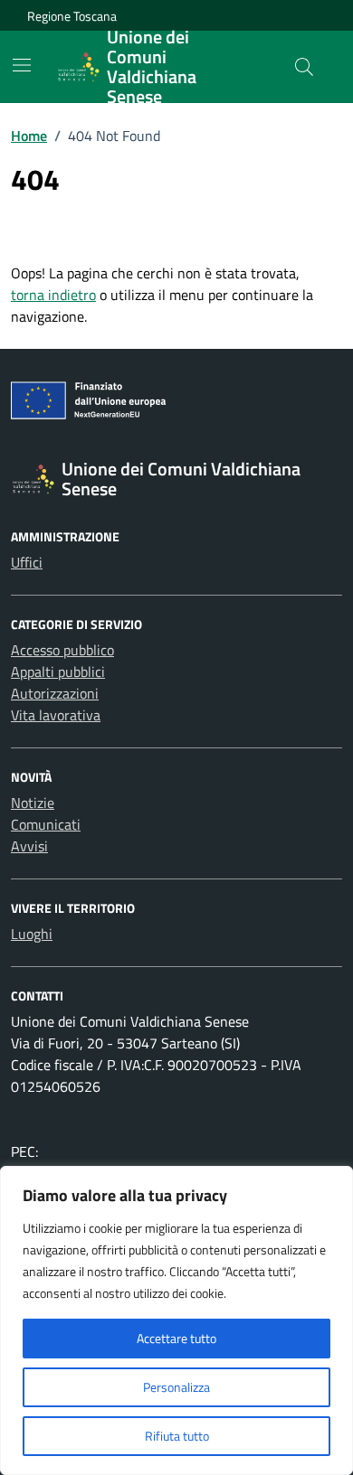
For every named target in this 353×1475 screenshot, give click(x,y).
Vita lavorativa (55, 715)
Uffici (27, 562)
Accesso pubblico (62, 650)
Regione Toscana (72, 15)
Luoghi (31, 933)
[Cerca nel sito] (304, 67)
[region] (176, 1320)
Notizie (32, 802)
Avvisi (29, 846)
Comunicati (46, 824)
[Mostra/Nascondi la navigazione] (22, 65)
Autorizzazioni (55, 693)
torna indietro (53, 294)
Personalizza (176, 1386)
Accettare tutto (176, 1338)
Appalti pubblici (58, 671)
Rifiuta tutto (177, 1435)
